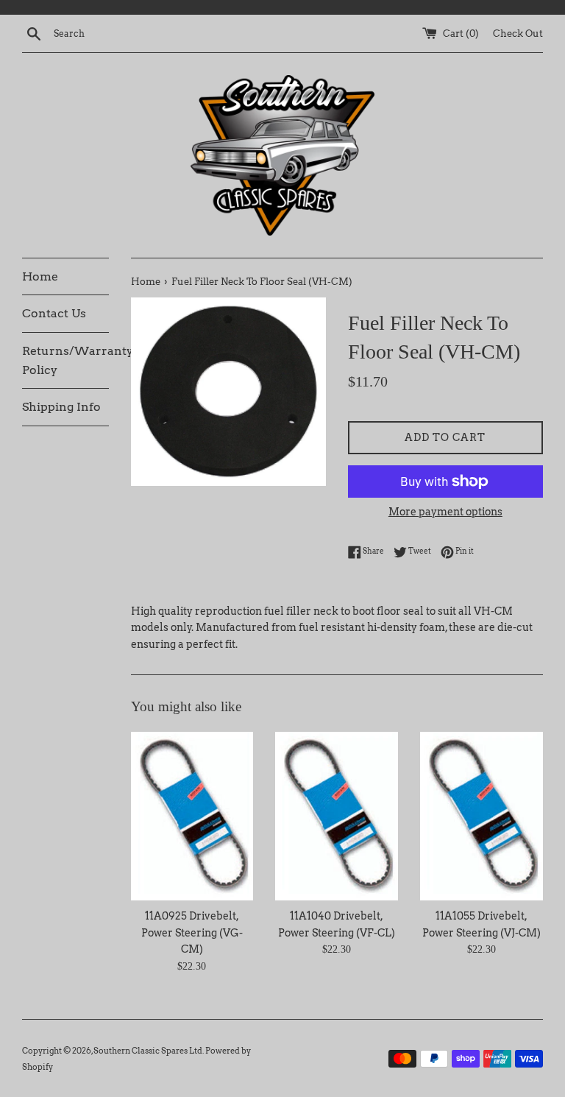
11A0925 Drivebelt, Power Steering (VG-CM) (192, 932)
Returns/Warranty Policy (65, 360)
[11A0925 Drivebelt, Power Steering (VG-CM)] (192, 816)
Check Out (518, 33)
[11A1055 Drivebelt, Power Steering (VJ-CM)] (481, 816)
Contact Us (54, 313)
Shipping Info (61, 407)
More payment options (445, 512)
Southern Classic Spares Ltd (147, 1050)
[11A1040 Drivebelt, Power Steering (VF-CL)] (336, 816)
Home (40, 276)
